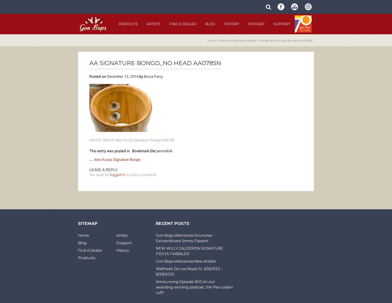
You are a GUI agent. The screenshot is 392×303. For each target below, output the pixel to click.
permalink (164, 151)
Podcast (256, 24)
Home (211, 40)
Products (128, 24)
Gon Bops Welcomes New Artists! (186, 261)
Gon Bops (93, 24)
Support (282, 24)
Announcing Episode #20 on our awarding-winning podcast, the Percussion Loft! (194, 287)
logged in (117, 175)
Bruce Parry (153, 76)
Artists (153, 24)
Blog (210, 24)
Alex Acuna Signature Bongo (237, 40)
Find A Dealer (182, 24)
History (231, 24)
